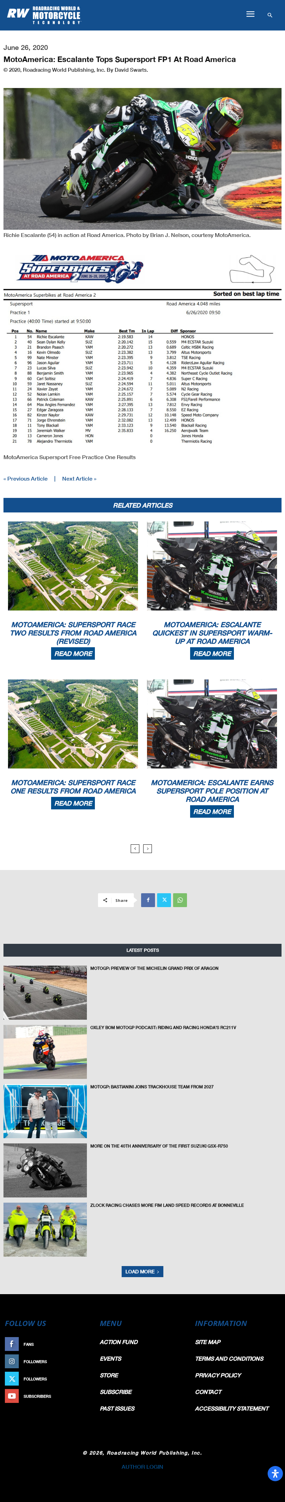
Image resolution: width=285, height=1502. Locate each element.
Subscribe (79, 1396)
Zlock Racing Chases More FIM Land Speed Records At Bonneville (167, 1205)
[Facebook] (148, 900)
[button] (250, 14)
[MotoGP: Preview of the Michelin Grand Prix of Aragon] (45, 993)
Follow (82, 1361)
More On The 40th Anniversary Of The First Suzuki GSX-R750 (159, 1146)
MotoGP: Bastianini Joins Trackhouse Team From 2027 (152, 1086)
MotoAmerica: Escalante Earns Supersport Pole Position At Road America (212, 790)
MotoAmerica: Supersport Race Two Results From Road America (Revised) (73, 632)
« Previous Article (25, 478)
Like (86, 1344)
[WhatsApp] (180, 900)
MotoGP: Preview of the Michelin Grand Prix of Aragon (154, 968)
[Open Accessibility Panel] (275, 1473)
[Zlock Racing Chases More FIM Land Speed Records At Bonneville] (45, 1230)
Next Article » (79, 478)
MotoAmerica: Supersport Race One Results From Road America (73, 786)
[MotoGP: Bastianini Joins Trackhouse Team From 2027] (45, 1111)
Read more (73, 653)
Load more (140, 1271)
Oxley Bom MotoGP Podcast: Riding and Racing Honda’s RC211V (163, 1027)
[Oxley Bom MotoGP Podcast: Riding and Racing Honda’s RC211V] (45, 1052)
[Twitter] (164, 900)
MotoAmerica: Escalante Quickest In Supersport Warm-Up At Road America (212, 632)
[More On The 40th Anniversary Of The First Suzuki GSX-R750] (45, 1170)
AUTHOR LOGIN (142, 1466)
